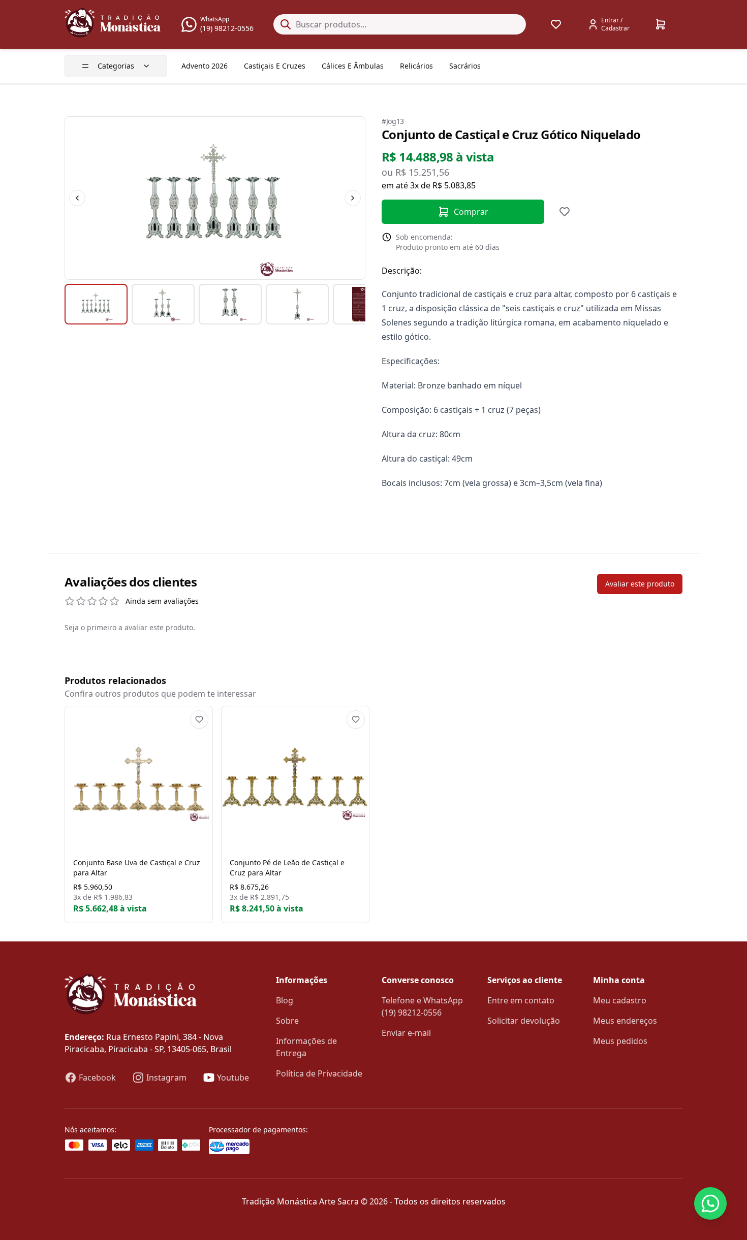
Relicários (416, 66)
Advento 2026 (204, 66)
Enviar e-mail (406, 1032)
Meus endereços (625, 1020)
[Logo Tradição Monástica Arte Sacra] (113, 23)
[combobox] (399, 24)
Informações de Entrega (306, 1047)
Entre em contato (520, 1000)
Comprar (471, 211)
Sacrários (465, 66)
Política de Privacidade (319, 1073)
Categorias (116, 66)
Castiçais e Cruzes (274, 66)
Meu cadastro (619, 1000)
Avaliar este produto (639, 584)
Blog (284, 1000)
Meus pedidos (620, 1041)
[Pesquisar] (285, 24)
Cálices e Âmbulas (353, 66)
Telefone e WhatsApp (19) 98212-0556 (422, 1006)
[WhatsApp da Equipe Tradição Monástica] (710, 1203)
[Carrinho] (660, 24)
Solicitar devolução (523, 1020)
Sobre (287, 1020)
